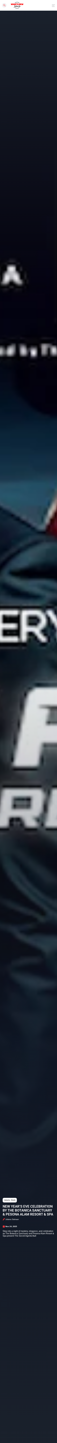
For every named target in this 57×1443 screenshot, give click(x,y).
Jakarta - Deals (10, 1200)
